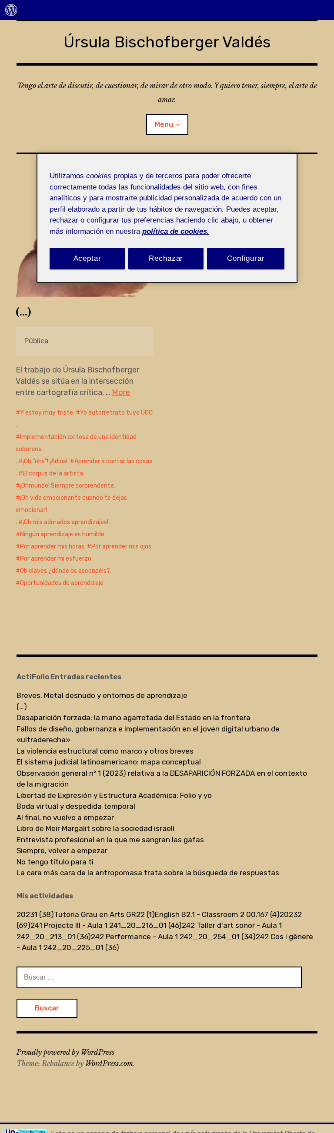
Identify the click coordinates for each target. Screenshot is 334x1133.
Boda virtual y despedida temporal (76, 806)
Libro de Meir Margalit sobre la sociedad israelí (95, 828)
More (121, 392)
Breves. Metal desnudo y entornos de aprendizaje (102, 695)
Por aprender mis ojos (121, 546)
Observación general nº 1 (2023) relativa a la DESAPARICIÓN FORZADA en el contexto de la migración (162, 779)
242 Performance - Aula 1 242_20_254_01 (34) (173, 936)
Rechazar (166, 258)
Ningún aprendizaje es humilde (62, 534)
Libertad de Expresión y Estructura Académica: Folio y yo (114, 795)
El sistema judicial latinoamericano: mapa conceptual (109, 762)
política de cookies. (175, 231)
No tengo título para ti (55, 861)
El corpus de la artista (53, 473)
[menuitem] (11, 10)
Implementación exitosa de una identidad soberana (76, 443)
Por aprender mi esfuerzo (55, 558)
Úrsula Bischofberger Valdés (167, 42)
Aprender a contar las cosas (113, 461)
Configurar (246, 258)
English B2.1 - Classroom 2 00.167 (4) (217, 914)
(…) (23, 312)
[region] (167, 218)
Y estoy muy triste (46, 412)
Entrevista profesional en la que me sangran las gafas (110, 839)
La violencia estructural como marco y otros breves (105, 751)
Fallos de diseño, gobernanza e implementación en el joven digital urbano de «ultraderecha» (148, 734)
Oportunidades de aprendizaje (62, 583)
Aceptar (87, 258)
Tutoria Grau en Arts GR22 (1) (104, 914)
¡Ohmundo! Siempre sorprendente (67, 485)
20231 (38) (35, 914)
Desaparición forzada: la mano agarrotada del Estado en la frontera (133, 717)
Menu (164, 124)
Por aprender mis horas (52, 546)
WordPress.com (109, 1063)
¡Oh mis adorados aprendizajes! (65, 522)
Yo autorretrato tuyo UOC (116, 412)
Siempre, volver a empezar (62, 850)
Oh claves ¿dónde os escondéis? (65, 571)
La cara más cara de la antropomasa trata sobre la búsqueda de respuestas (148, 872)
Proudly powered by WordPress (65, 1052)
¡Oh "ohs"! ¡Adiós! (45, 461)
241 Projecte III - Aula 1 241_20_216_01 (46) (106, 925)
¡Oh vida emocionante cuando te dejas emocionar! (71, 504)
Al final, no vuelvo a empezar (65, 817)
